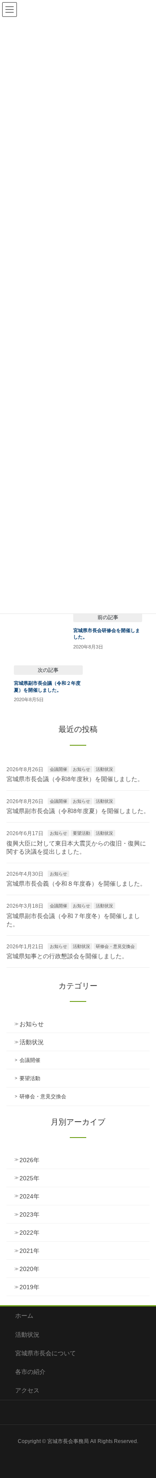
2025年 (29, 1178)
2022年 (29, 1232)
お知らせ (81, 769)
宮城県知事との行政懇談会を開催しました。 (67, 956)
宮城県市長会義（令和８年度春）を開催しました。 (76, 883)
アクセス (27, 1390)
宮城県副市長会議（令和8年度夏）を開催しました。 (78, 810)
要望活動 (81, 833)
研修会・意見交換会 (115, 946)
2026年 (29, 1160)
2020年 (29, 1268)
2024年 (29, 1196)
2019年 (29, 1287)
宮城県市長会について (45, 1353)
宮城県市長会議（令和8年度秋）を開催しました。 (74, 779)
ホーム (24, 1315)
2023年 (29, 1214)
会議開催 (58, 769)
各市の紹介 (30, 1371)
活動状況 (104, 769)
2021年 (29, 1250)
